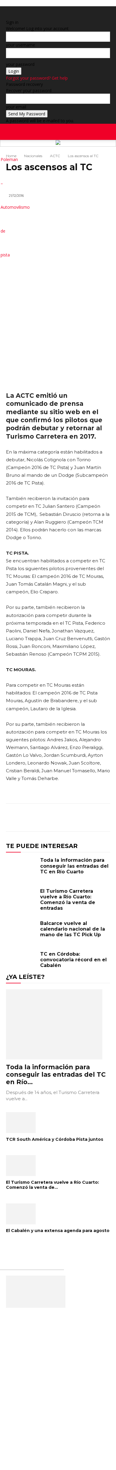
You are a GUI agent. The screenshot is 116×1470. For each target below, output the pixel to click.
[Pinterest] (76, 818)
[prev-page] (7, 1249)
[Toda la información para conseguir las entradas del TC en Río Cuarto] (21, 869)
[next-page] (10, 1249)
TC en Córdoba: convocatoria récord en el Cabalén (73, 959)
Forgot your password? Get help (37, 78)
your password (20, 64)
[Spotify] (106, 151)
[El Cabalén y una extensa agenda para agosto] (58, 1213)
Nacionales (33, 156)
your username (20, 45)
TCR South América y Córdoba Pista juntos (54, 1139)
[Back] (7, 16)
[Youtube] (114, 151)
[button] (107, 132)
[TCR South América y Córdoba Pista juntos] (58, 1122)
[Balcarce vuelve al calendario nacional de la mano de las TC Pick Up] (21, 933)
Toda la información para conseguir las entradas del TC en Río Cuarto (74, 865)
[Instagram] (101, 151)
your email (16, 107)
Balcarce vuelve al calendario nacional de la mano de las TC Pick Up (72, 928)
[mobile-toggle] (10, 132)
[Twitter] (110, 151)
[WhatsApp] (90, 818)
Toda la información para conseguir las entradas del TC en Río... (56, 1074)
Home (11, 156)
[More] (104, 818)
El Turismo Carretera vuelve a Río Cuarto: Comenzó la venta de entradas (67, 899)
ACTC (55, 156)
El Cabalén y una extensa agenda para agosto (57, 1230)
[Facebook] (97, 151)
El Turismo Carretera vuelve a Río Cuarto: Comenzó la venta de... (52, 1185)
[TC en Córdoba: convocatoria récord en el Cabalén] (21, 963)
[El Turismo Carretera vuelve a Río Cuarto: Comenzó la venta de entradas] (21, 900)
